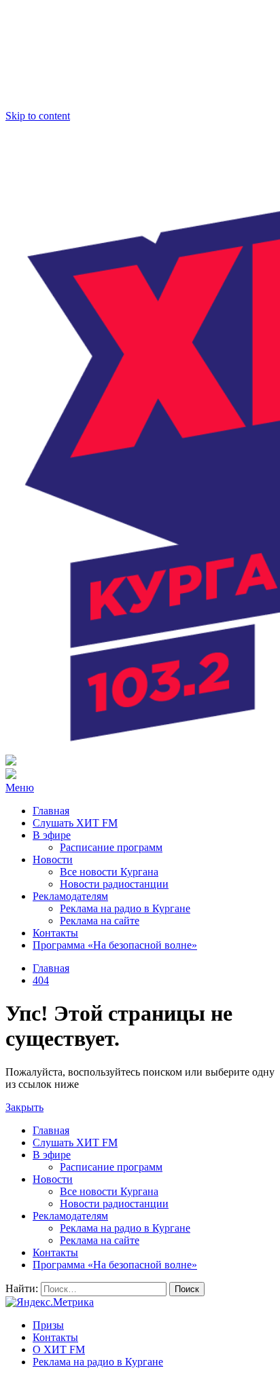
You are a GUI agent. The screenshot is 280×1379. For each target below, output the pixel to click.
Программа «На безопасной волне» (115, 945)
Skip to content (37, 115)
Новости (53, 859)
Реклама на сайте (99, 920)
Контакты (55, 933)
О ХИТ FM (59, 1349)
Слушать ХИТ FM (75, 823)
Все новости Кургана (109, 871)
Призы (48, 1325)
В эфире (52, 835)
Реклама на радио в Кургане (125, 908)
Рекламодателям (70, 896)
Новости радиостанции (114, 884)
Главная (51, 810)
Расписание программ (111, 847)
